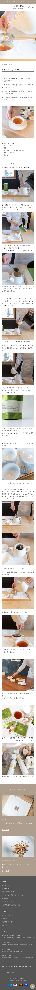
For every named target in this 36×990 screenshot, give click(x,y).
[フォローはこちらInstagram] (8, 973)
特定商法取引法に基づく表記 (11, 905)
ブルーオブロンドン (11, 248)
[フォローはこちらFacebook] (3, 973)
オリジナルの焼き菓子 (21, 776)
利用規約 (5, 898)
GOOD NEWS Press (25, 966)
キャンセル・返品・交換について (12, 895)
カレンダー (5, 819)
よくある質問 (6, 885)
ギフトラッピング (7, 915)
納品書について (7, 922)
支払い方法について (8, 892)
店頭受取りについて (8, 918)
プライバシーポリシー (9, 902)
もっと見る (5, 830)
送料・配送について (8, 888)
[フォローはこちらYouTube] (13, 973)
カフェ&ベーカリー (8, 860)
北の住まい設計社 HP (9, 966)
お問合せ (5, 925)
